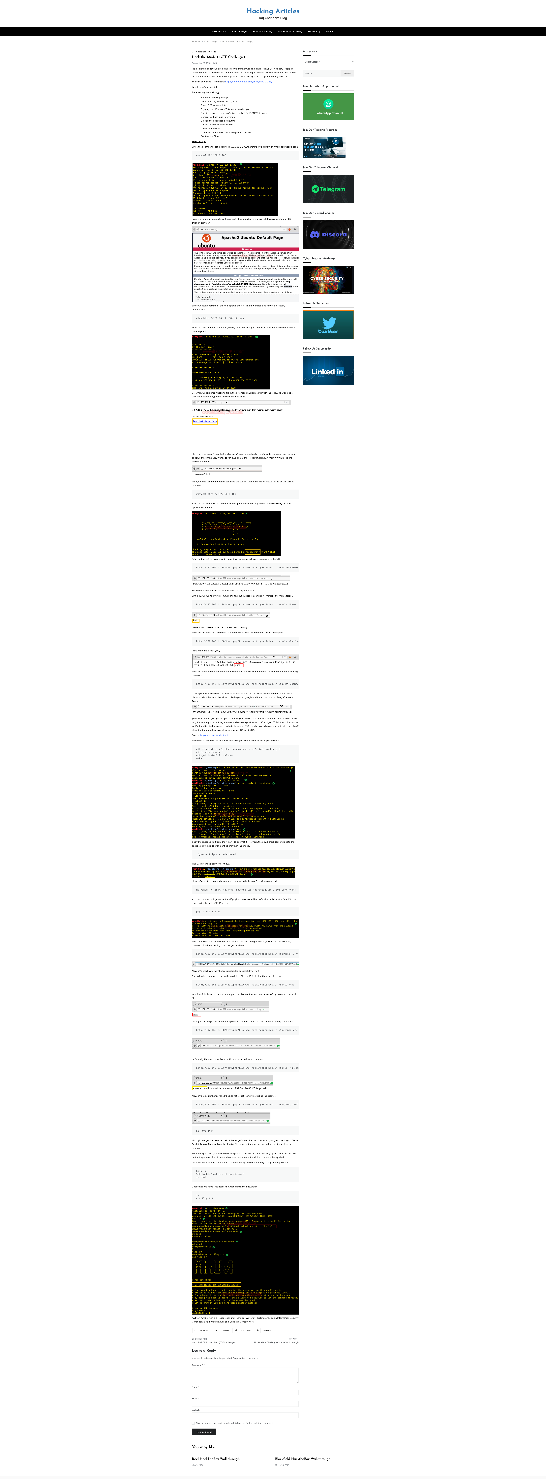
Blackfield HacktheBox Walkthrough (302, 1459)
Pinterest (246, 1330)
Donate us (331, 31)
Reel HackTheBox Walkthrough (216, 1459)
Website (196, 1410)
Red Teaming (314, 31)
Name (195, 1387)
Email (195, 1398)
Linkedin (267, 1330)
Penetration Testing (262, 31)
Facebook (205, 1330)
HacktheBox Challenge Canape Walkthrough (276, 1342)
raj (216, 63)
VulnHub (212, 51)
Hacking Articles (273, 11)
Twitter (225, 1330)
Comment (197, 1365)
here (251, 1321)
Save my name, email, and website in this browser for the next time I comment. (234, 1423)
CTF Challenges (239, 31)
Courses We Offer (218, 31)
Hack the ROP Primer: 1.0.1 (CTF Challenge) (213, 1342)
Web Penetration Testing (290, 31)
